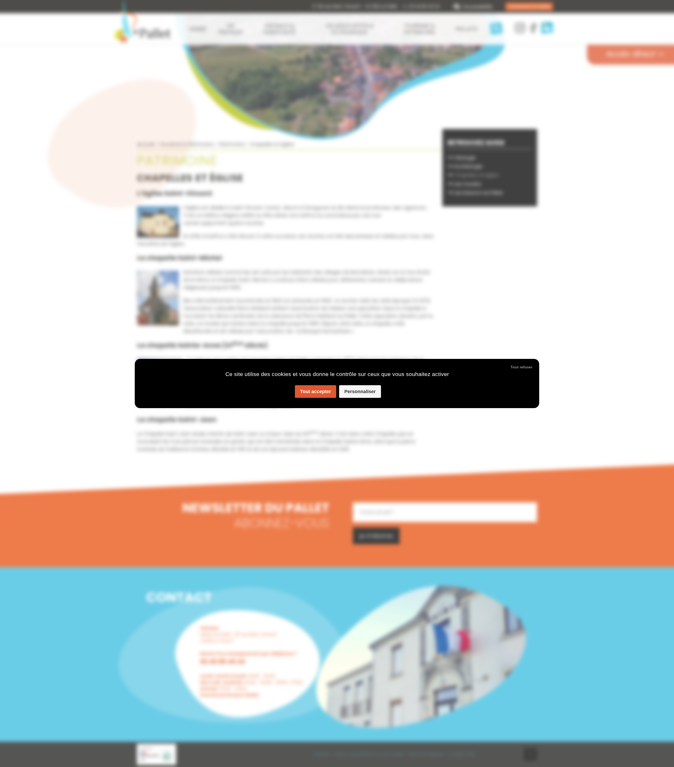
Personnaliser (360, 391)
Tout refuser (521, 367)
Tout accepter (315, 391)
